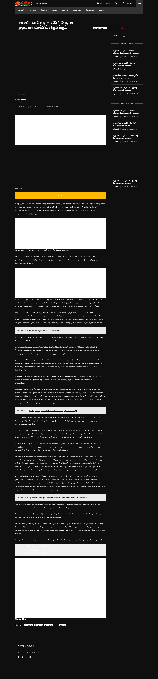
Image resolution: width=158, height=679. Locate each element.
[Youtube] (30, 657)
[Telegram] (89, 107)
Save (95, 107)
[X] (79, 107)
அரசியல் (116, 36)
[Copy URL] (99, 107)
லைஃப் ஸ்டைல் (138, 36)
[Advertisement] (60, 130)
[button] (115, 3)
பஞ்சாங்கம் (116, 56)
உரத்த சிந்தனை (127, 36)
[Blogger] (19, 657)
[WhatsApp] (84, 107)
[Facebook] (74, 107)
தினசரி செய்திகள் (21, 99)
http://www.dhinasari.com (25, 649)
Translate (124, 28)
